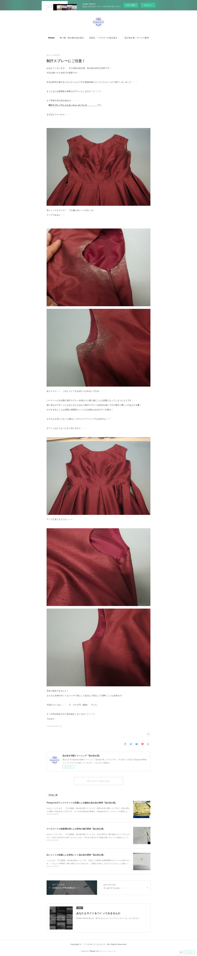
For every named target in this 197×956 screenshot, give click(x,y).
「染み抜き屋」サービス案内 (136, 37)
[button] (51, 37)
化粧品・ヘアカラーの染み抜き (103, 37)
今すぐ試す (130, 5)
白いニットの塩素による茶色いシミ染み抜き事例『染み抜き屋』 (76, 854)
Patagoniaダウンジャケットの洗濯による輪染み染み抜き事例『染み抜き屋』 (82, 802)
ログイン (148, 5)
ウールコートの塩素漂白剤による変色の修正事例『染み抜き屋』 (76, 828)
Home (51, 37)
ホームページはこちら (98, 781)
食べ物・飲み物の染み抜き (72, 37)
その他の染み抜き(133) (54, 726)
